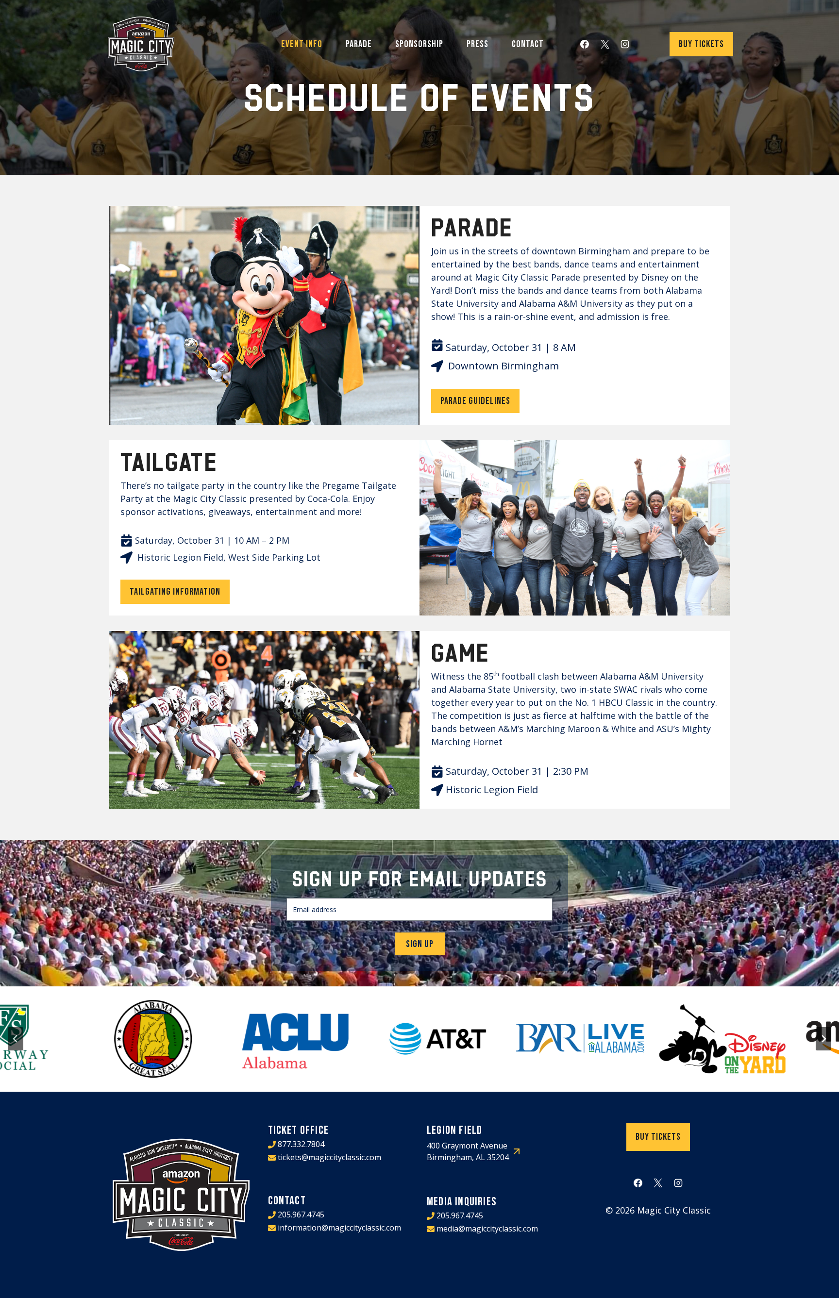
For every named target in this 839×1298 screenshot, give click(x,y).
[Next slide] (823, 1038)
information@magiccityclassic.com (339, 1227)
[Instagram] (625, 44)
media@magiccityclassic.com (487, 1228)
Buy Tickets (701, 44)
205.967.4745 (301, 1214)
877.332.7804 (301, 1144)
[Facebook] (584, 44)
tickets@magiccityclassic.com (329, 1157)
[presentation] (99, 1039)
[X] (605, 44)
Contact (528, 44)
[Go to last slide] (15, 1038)
